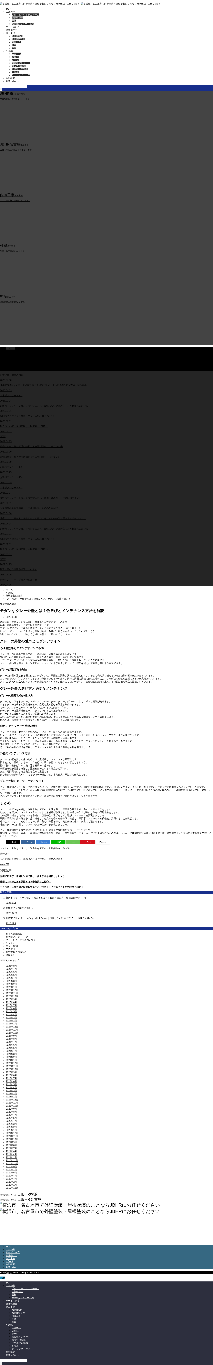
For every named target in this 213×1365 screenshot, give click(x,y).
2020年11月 (12, 1160)
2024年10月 (12, 1033)
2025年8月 (11, 1002)
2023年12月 (12, 1063)
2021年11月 (12, 1136)
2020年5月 (11, 1172)
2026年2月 (11, 984)
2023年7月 (11, 1078)
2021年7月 (11, 1148)
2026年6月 (11, 972)
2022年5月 (11, 1118)
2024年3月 (11, 1054)
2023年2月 (11, 1093)
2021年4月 (11, 1154)
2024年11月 (12, 1029)
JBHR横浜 (17, 36)
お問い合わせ (13, 81)
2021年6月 (11, 1151)
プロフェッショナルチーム (25, 14)
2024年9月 (11, 1036)
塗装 (14, 48)
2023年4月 (11, 1087)
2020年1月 (11, 1185)
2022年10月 (12, 1106)
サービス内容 (13, 27)
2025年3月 (11, 1017)
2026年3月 (11, 981)
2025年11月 (12, 993)
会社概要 (10, 78)
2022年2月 (11, 1127)
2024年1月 (11, 1060)
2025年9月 (11, 999)
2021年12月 (12, 1133)
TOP (8, 9)
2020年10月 (12, 1163)
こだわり (10, 11)
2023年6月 (11, 1081)
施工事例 (10, 33)
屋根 (14, 21)
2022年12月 (12, 1099)
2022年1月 (11, 1130)
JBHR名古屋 (18, 39)
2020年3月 (11, 1178)
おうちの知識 (19, 66)
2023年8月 (11, 1075)
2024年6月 (11, 1045)
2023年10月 (12, 1069)
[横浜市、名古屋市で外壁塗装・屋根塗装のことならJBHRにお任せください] (80, 3)
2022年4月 (11, 1121)
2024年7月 (11, 1042)
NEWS (9, 51)
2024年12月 (12, 1026)
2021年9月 (11, 1142)
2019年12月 (12, 1188)
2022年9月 (11, 1109)
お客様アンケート (21, 63)
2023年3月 (11, 1090)
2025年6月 (11, 1008)
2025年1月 (11, 1023)
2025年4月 (11, 1014)
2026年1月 (11, 987)
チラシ (15, 60)
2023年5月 (11, 1084)
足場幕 (15, 72)
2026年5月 (11, 975)
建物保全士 (17, 18)
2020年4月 (11, 1175)
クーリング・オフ (21, 75)
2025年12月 (12, 990)
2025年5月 (11, 1011)
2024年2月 (11, 1057)
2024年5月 (11, 1048)
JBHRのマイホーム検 (23, 24)
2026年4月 (11, 978)
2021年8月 (11, 1145)
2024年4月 (11, 1051)
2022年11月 (12, 1102)
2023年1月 (11, 1096)
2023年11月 (12, 1066)
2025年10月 (12, 996)
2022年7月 (11, 1115)
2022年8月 (11, 1112)
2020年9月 (11, 1166)
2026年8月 (11, 966)
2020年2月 (11, 1182)
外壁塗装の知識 (20, 69)
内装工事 (16, 42)
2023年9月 (11, 1072)
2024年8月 (11, 1039)
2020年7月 (11, 1169)
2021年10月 (12, 1139)
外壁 (14, 45)
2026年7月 (11, 969)
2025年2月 (11, 1020)
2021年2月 (11, 1157)
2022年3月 (11, 1124)
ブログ (15, 57)
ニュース (16, 54)
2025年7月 (11, 1005)
